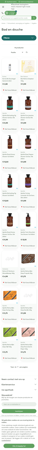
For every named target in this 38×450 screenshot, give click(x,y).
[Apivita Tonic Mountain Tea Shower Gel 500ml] (28, 220)
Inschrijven (19, 411)
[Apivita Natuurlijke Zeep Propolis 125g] (28, 258)
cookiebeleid (6, 440)
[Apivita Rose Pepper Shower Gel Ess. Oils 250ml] (28, 142)
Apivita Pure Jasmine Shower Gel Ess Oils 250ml (27, 117)
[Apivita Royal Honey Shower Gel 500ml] (10, 142)
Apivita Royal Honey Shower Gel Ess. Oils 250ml (8, 234)
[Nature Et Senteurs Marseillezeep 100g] (10, 258)
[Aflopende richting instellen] (26, 52)
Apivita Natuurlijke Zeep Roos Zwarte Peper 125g (26, 346)
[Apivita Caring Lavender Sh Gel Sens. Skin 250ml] (28, 181)
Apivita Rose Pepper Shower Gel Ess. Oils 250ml (27, 156)
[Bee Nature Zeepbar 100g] (28, 66)
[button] (19, 37)
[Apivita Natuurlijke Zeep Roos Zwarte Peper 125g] (28, 332)
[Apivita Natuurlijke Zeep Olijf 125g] (10, 332)
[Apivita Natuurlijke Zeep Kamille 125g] (28, 295)
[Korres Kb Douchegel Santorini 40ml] (10, 66)
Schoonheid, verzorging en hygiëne (19, 23)
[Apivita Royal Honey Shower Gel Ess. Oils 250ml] (10, 220)
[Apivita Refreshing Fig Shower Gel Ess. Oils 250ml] (10, 103)
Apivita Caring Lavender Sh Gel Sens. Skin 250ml (27, 195)
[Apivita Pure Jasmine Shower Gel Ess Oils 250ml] (28, 103)
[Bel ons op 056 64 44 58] (3, 13)
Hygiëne (34, 23)
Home (3, 23)
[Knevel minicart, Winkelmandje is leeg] (7, 13)
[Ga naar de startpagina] (20, 7)
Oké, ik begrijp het (19, 446)
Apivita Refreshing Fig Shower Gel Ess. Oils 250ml (9, 117)
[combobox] (17, 18)
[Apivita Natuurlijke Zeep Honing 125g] (10, 295)
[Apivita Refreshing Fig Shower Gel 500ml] (10, 181)
